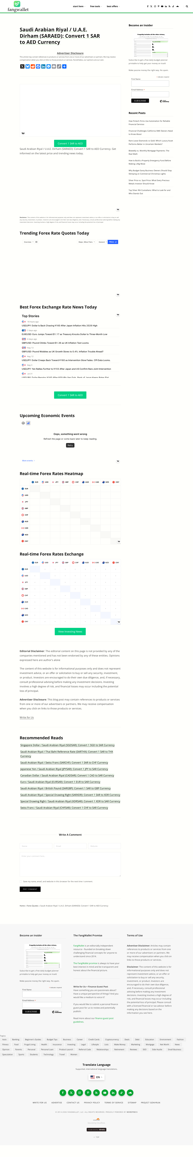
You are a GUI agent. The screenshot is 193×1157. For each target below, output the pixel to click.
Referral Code (85, 1049)
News (177, 1044)
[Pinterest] (88, 1092)
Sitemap (132, 1102)
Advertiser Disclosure (70, 53)
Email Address (138, 89)
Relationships (103, 1049)
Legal (83, 1044)
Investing (71, 1044)
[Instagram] (79, 1092)
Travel (62, 1054)
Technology (49, 1054)
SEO (144, 1049)
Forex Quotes (32, 905)
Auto (4, 1039)
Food (16, 1044)
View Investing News (70, 631)
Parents (18, 1049)
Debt (137, 1039)
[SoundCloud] (130, 1092)
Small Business (174, 1049)
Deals (127, 1039)
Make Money (119, 1044)
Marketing (135, 1044)
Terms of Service (114, 1102)
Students (34, 1054)
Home (22, 905)
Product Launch (66, 1049)
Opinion (5, 1049)
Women (74, 1054)
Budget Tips (52, 1039)
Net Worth (164, 1044)
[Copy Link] (59, 66)
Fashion (180, 1039)
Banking (15, 1039)
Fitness (5, 1044)
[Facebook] (38, 66)
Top (97, 1137)
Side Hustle (157, 1049)
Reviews (133, 1049)
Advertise (56, 1102)
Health (44, 1044)
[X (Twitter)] (71, 1092)
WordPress (132, 1112)
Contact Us (73, 1102)
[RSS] (96, 1092)
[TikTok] (121, 1092)
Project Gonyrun (150, 1102)
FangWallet (78, 945)
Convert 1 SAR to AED (70, 143)
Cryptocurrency (112, 1039)
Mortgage (150, 1044)
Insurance (57, 1044)
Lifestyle (95, 1044)
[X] (22, 66)
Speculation (7, 1054)
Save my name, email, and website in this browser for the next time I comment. (58, 881)
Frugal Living (29, 1044)
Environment (165, 1039)
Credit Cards (94, 1039)
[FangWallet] (18, 6)
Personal (31, 1049)
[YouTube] (105, 1092)
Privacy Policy (92, 1102)
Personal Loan (47, 1049)
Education (149, 1039)
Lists (106, 1044)
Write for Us (27, 717)
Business (67, 1039)
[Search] (186, 6)
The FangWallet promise (85, 963)
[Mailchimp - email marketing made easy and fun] (164, 103)
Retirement (119, 1049)
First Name (135, 79)
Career (80, 1039)
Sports (21, 1054)
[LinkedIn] (113, 1092)
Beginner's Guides (33, 1039)
